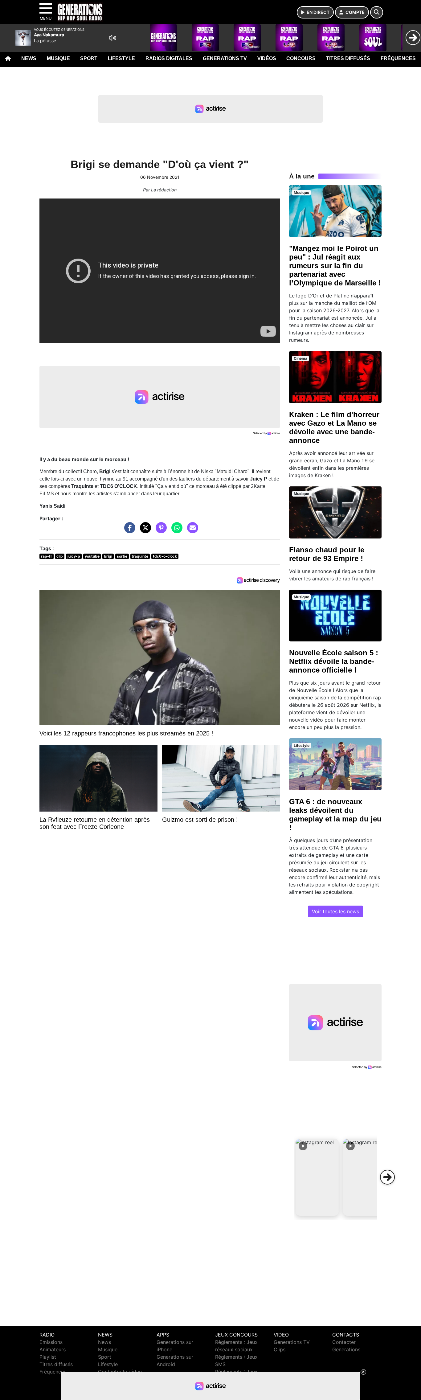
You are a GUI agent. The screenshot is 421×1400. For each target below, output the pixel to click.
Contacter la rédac (120, 1372)
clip (59, 556)
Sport (88, 58)
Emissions (51, 1342)
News (28, 58)
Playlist (47, 1357)
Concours (301, 58)
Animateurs (52, 1349)
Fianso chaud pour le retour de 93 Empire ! (326, 554)
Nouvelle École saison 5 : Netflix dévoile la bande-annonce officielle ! (333, 661)
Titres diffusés (348, 58)
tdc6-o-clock (165, 556)
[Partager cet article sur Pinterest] (160, 531)
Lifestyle (121, 58)
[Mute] (112, 38)
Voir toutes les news (335, 911)
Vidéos (266, 58)
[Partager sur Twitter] (144, 531)
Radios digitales (168, 58)
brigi (108, 556)
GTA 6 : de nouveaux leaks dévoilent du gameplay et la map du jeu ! (335, 814)
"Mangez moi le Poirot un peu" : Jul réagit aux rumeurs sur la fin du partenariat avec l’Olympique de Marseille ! (335, 265)
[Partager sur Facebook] (128, 531)
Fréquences (398, 58)
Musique (58, 58)
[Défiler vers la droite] (387, 1177)
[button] (317, 1177)
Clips (279, 1349)
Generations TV (225, 58)
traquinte (140, 556)
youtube (92, 556)
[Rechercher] (376, 12)
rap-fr (46, 556)
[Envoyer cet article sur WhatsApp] (175, 531)
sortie (122, 556)
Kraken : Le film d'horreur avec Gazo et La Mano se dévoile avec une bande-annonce (334, 427)
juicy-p (73, 556)
